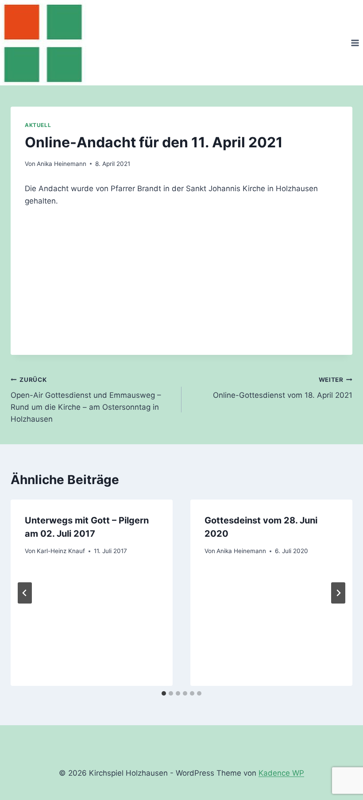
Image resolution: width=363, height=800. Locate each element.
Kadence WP (281, 773)
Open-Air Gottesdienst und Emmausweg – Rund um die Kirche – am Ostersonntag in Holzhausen (86, 399)
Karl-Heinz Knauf (61, 550)
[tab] (164, 693)
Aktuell (38, 125)
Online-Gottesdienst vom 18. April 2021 (282, 388)
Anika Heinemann (61, 163)
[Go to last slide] (25, 593)
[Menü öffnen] (355, 43)
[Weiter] (338, 593)
